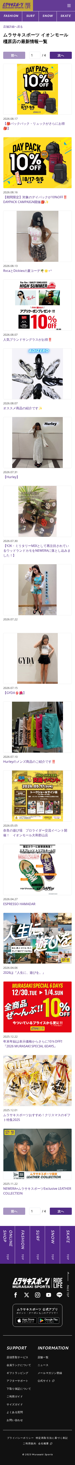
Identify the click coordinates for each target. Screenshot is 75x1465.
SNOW (47, 16)
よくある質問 (15, 1412)
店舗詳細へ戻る (13, 26)
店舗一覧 (43, 1357)
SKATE (65, 16)
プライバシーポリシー (20, 1438)
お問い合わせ (15, 1420)
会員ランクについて (19, 1365)
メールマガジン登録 (50, 1373)
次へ (61, 55)
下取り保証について (19, 1388)
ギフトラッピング (17, 1373)
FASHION (11, 16)
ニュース (43, 1365)
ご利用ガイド (15, 1396)
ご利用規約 (29, 1443)
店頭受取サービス (17, 1357)
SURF (30, 16)
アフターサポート (17, 1380)
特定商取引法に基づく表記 (52, 1438)
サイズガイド (15, 1404)
